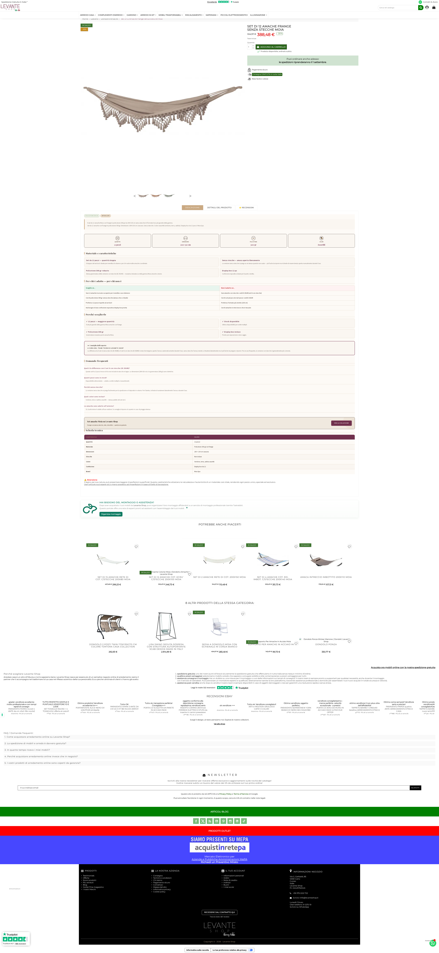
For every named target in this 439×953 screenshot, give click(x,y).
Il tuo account (235, 871)
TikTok (244, 821)
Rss (209, 821)
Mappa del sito (160, 887)
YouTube (216, 821)
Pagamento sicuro (161, 882)
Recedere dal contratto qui (219, 912)
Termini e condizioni (162, 878)
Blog (85, 885)
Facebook (196, 821)
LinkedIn (237, 821)
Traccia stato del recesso (219, 917)
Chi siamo (157, 880)
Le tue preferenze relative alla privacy (229, 950)
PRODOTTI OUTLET (219, 830)
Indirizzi (227, 882)
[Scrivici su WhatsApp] (420, 2)
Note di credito (230, 880)
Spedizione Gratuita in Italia (14, 2)
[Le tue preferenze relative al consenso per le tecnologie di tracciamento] (2, 715)
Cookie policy (159, 892)
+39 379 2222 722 (300, 893)
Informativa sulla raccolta (197, 950)
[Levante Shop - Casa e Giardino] (10, 8)
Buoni (226, 885)
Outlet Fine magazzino (93, 887)
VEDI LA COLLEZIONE (341, 423)
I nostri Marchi (89, 889)
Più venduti (88, 882)
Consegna (158, 876)
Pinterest (223, 821)
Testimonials (88, 876)
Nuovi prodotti (89, 880)
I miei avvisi (229, 887)
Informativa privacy (162, 889)
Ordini (226, 878)
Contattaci (158, 885)
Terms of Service (241, 794)
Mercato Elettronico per (219, 859)
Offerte (86, 878)
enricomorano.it (14, 889)
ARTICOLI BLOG (219, 811)
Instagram (230, 821)
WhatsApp (304, 907)
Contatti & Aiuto (430, 2)
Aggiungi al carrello (273, 47)
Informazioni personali (234, 876)
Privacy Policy (225, 794)
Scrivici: (305, 898)
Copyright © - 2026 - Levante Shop (219, 942)
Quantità (250, 43)
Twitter (202, 821)
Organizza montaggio (111, 514)
